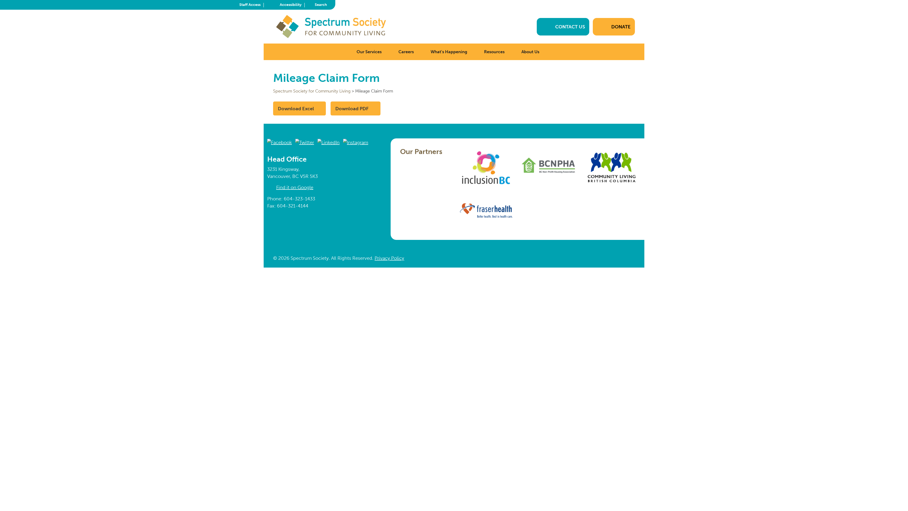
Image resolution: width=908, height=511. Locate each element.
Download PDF (352, 108)
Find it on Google (294, 187)
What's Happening (449, 51)
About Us (530, 51)
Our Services (369, 51)
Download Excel (296, 108)
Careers (406, 51)
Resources (494, 51)
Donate (621, 27)
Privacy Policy (389, 258)
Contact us (570, 27)
